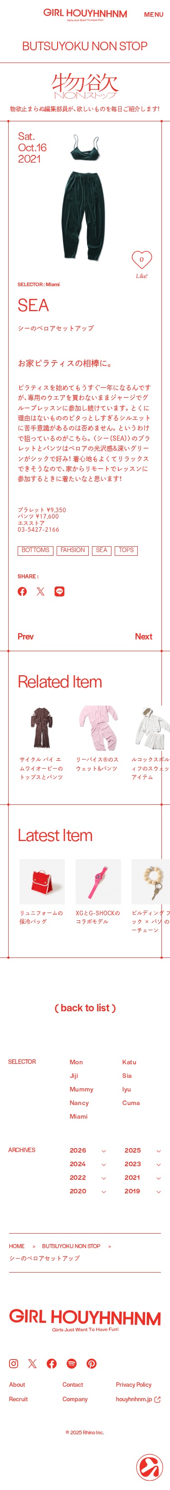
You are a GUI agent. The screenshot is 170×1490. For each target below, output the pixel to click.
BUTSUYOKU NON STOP (71, 1247)
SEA (101, 550)
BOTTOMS (35, 550)
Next (143, 637)
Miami (79, 1117)
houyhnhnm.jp (134, 1400)
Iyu (126, 1089)
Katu (129, 1062)
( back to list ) (85, 1008)
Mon (76, 1062)
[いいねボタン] (141, 260)
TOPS (126, 550)
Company (75, 1400)
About (17, 1385)
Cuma (131, 1103)
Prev (26, 637)
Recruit (18, 1400)
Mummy (82, 1089)
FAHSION (73, 550)
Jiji (74, 1076)
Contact (73, 1385)
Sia (127, 1076)
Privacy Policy (133, 1385)
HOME (16, 1247)
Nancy (79, 1103)
